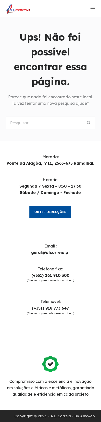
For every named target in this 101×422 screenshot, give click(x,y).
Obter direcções (50, 212)
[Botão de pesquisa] (89, 123)
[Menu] (92, 8)
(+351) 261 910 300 (50, 275)
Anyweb (87, 416)
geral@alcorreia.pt (50, 252)
